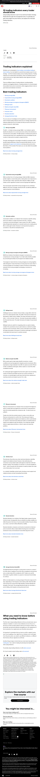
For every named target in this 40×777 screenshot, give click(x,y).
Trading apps (13, 731)
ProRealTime (13, 735)
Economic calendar (24, 733)
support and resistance (15, 144)
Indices (4, 735)
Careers (36, 775)
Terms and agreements (12, 747)
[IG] (2, 6)
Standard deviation (9, 113)
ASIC (31, 738)
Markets (4, 728)
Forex (4, 733)
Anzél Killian (9, 57)
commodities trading (29, 70)
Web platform (14, 730)
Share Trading (6, 730)
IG (3, 747)
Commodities (5, 736)
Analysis (22, 728)
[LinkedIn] (14, 53)
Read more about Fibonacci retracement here (14, 429)
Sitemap (6, 747)
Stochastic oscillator (10, 100)
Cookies (33, 747)
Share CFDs (5, 731)
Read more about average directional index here (14, 590)
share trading (6, 72)
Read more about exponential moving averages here (15, 192)
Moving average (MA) (10, 95)
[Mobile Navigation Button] (38, 6)
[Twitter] (11, 53)
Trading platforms (14, 728)
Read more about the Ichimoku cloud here (13, 476)
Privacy (19, 747)
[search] (36, 6)
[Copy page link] (4, 53)
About (31, 728)
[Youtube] (14, 754)
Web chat (5, 742)
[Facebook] (7, 53)
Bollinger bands (8, 104)
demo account (27, 648)
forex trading (20, 70)
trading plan (6, 642)
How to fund (23, 747)
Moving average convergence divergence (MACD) (17, 102)
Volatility (5, 50)
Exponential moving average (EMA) (13, 97)
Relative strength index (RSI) (11, 106)
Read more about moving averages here (12, 150)
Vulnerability (28, 747)
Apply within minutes (36, 3)
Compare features (14, 738)
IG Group (32, 775)
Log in (30, 3)
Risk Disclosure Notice (20, 760)
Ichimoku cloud (8, 111)
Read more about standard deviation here (13, 533)
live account (26, 651)
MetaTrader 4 (14, 733)
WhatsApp (10, 742)
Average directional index (11, 116)
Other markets (6, 738)
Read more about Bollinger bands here (12, 335)
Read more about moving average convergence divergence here (18, 272)
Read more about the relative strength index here (15, 380)
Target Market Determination (32, 760)
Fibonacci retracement (10, 109)
